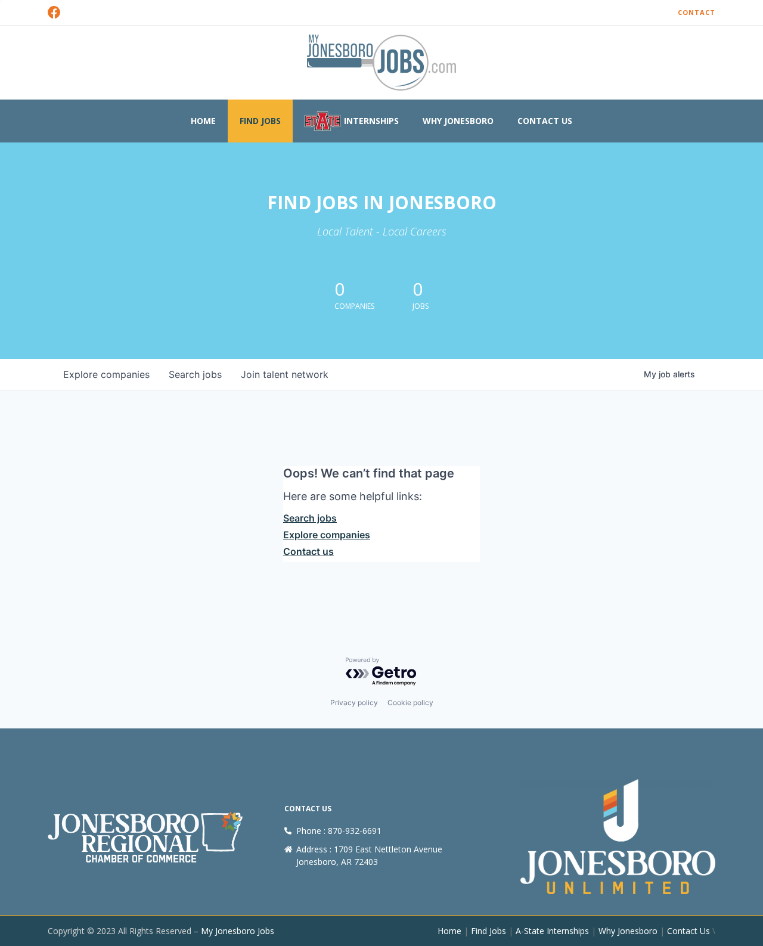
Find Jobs (260, 120)
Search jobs (310, 518)
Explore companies (326, 535)
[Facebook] (54, 12)
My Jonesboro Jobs (237, 930)
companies (106, 374)
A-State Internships (552, 930)
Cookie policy (410, 702)
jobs (195, 374)
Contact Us (544, 120)
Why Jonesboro (458, 120)
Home (203, 120)
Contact (696, 12)
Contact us (308, 551)
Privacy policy (354, 702)
